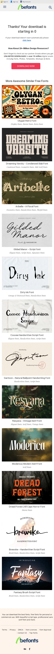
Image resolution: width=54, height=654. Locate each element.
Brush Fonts (13, 553)
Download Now (26, 66)
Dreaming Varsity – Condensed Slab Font (27, 163)
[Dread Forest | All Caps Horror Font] (27, 487)
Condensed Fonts (13, 167)
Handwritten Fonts (28, 210)
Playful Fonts (42, 210)
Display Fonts (16, 124)
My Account (27, 2)
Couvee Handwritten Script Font (27, 335)
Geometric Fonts (27, 167)
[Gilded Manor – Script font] (27, 230)
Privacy (13, 630)
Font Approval (45, 630)
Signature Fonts (38, 252)
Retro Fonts (38, 124)
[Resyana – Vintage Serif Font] (27, 402)
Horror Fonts (28, 124)
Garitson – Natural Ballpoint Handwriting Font (27, 378)
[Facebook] (29, 649)
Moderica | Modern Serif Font (27, 463)
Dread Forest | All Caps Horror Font (27, 506)
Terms (4, 630)
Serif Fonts (27, 424)
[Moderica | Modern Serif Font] (27, 444)
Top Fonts (33, 633)
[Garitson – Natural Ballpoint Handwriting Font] (27, 359)
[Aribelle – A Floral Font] (27, 187)
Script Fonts (26, 252)
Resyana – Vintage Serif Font (27, 421)
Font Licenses (31, 630)
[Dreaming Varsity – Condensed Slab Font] (27, 144)
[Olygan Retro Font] (27, 101)
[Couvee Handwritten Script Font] (27, 316)
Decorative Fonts (13, 210)
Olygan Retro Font (27, 120)
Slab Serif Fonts (41, 167)
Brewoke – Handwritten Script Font (27, 549)
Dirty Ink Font (27, 292)
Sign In (4, 2)
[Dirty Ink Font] (27, 273)
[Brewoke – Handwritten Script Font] (27, 530)
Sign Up (14, 2)
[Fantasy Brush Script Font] (27, 573)
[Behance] (25, 649)
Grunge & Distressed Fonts (19, 295)
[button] (50, 8)
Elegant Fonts (15, 252)
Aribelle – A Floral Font (27, 206)
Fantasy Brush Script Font (27, 592)
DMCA (20, 630)
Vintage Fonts (37, 424)
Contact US (22, 633)
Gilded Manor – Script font (27, 249)
